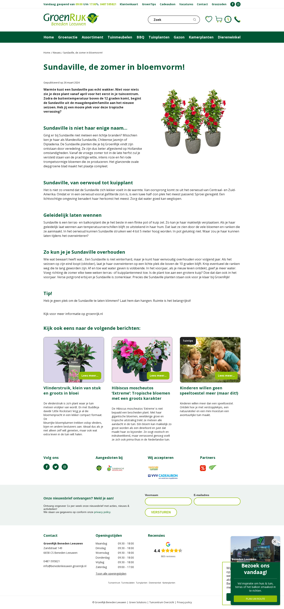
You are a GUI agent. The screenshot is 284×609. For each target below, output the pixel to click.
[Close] (275, 541)
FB (46, 467)
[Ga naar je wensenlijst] (208, 19)
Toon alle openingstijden (111, 573)
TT (56, 467)
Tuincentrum (114, 582)
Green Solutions (137, 602)
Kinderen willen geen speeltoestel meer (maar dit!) (209, 390)
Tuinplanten (141, 582)
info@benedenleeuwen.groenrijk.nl (64, 566)
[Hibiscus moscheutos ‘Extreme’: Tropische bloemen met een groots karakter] (142, 359)
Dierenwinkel (155, 582)
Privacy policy (184, 602)
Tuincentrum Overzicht (161, 602)
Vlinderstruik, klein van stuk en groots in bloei (72, 390)
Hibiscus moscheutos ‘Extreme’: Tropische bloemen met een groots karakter (141, 393)
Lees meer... (90, 375)
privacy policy (102, 512)
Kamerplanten (168, 582)
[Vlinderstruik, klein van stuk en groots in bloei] (74, 359)
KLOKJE (227, 19)
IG (65, 467)
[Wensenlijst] (208, 19)
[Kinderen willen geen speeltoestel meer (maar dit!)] (210, 359)
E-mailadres (201, 495)
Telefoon (237, 19)
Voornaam (151, 495)
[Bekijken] (218, 19)
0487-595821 (51, 561)
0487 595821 (108, 4)
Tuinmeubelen (128, 582)
